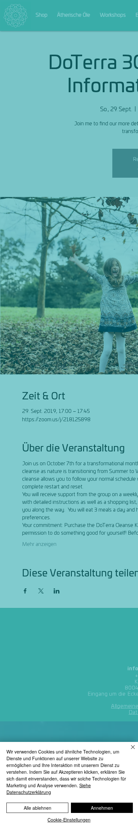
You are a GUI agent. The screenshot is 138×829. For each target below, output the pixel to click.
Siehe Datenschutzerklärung (48, 788)
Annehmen (102, 808)
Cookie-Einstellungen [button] (69, 819)
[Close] (129, 751)
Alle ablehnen (37, 808)
